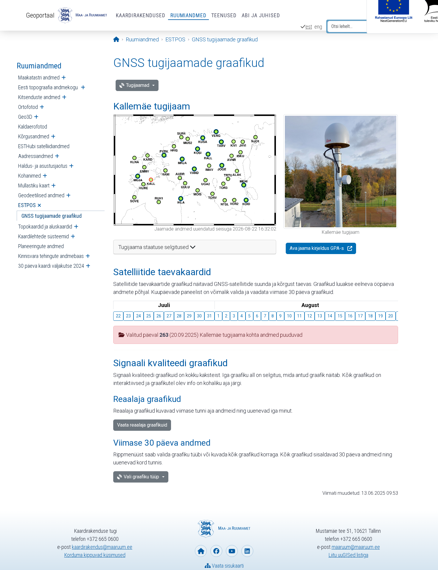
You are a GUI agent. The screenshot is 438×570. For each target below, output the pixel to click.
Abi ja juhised (261, 15)
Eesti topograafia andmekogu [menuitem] (48, 87)
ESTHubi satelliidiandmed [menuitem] (43, 146)
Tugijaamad (137, 85)
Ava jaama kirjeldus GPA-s (317, 248)
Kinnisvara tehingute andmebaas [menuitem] (51, 256)
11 (299, 316)
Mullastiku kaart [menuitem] (33, 185)
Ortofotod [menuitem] (28, 107)
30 (199, 316)
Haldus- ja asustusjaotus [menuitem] (42, 166)
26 (158, 316)
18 (370, 316)
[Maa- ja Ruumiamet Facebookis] (216, 551)
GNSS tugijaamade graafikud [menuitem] (51, 216)
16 (350, 316)
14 (329, 316)
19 (380, 316)
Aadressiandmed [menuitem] (35, 156)
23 (128, 316)
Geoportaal (40, 15)
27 (169, 316)
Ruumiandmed (188, 15)
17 (360, 316)
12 (309, 316)
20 (390, 316)
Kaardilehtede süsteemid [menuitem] (43, 236)
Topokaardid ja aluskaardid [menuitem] (45, 226)
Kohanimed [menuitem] (29, 176)
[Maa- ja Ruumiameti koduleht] (201, 551)
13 (319, 316)
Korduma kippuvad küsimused (94, 555)
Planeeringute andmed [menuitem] (41, 246)
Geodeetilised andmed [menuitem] (41, 195)
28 (179, 316)
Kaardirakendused (141, 15)
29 (189, 316)
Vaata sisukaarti (227, 566)
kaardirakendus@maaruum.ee (102, 547)
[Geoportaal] (82, 15)
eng (318, 27)
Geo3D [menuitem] (25, 117)
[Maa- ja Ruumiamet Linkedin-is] (247, 551)
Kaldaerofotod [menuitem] (32, 126)
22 (118, 316)
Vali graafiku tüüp (141, 477)
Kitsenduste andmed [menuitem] (39, 97)
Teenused (224, 15)
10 (289, 316)
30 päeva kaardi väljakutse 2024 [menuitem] (51, 266)
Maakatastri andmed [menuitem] (39, 77)
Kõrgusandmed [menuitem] (33, 136)
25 (148, 316)
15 (340, 316)
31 (209, 316)
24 (138, 316)
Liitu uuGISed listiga (348, 555)
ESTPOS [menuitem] (27, 205)
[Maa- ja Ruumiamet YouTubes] (232, 551)
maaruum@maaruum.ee (356, 547)
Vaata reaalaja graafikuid (142, 425)
